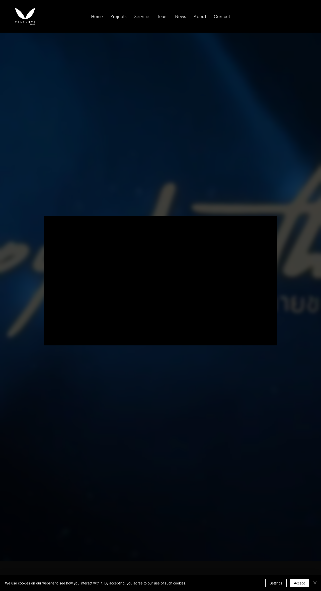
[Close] (315, 583)
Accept (299, 582)
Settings (276, 582)
